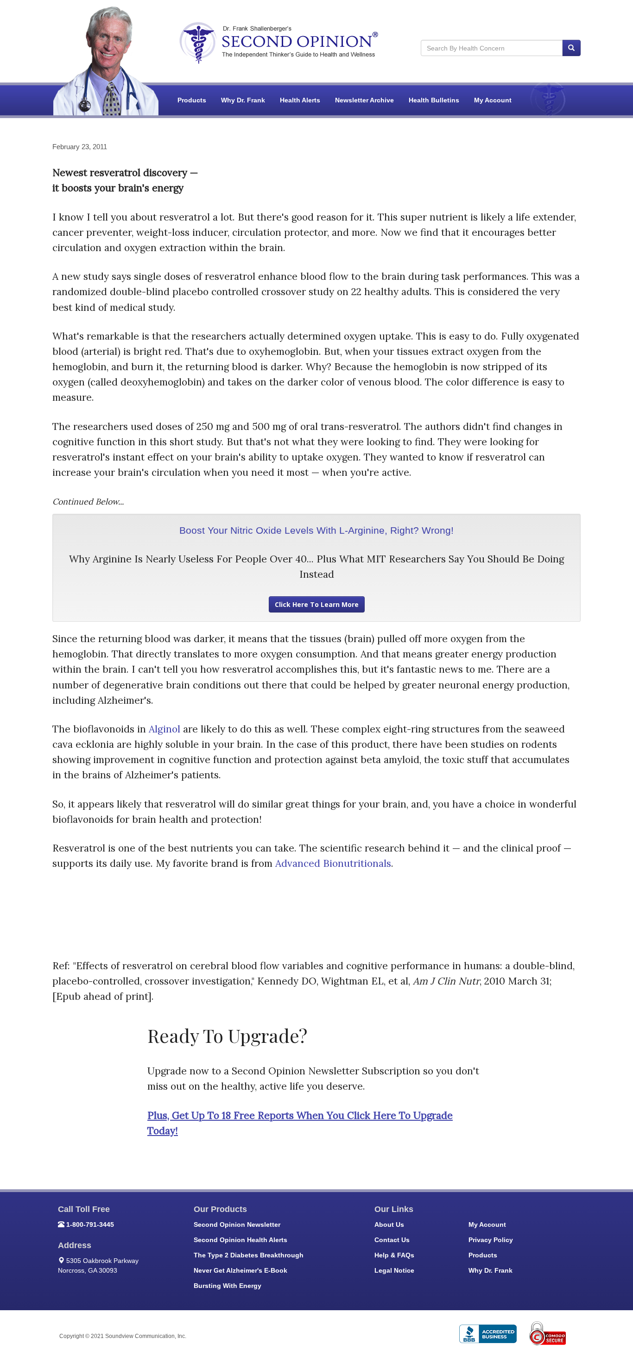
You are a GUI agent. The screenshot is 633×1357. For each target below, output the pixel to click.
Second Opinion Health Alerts (240, 1239)
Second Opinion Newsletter (237, 1224)
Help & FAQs (394, 1255)
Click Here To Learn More (317, 604)
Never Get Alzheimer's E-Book (240, 1270)
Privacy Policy (490, 1239)
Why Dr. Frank (243, 100)
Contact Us (392, 1239)
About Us (389, 1224)
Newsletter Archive (364, 100)
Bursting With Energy (227, 1285)
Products (191, 100)
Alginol (164, 729)
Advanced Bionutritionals (333, 863)
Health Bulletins (434, 100)
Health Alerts (300, 100)
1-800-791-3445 (90, 1224)
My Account (493, 100)
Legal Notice (394, 1270)
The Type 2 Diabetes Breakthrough (249, 1255)
